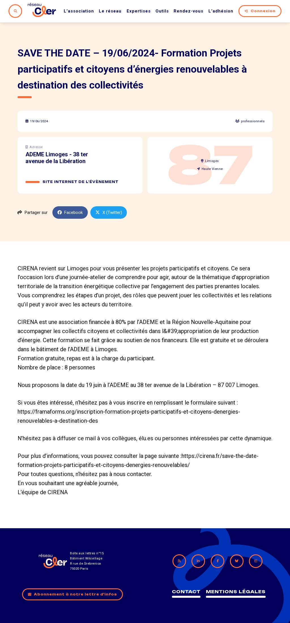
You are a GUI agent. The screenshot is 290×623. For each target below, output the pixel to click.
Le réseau (110, 11)
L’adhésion (220, 11)
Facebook (73, 212)
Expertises (139, 11)
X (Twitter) (112, 212)
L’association (79, 11)
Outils (162, 11)
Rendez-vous (188, 11)
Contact (186, 591)
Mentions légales (236, 591)
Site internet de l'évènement (80, 182)
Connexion (263, 11)
